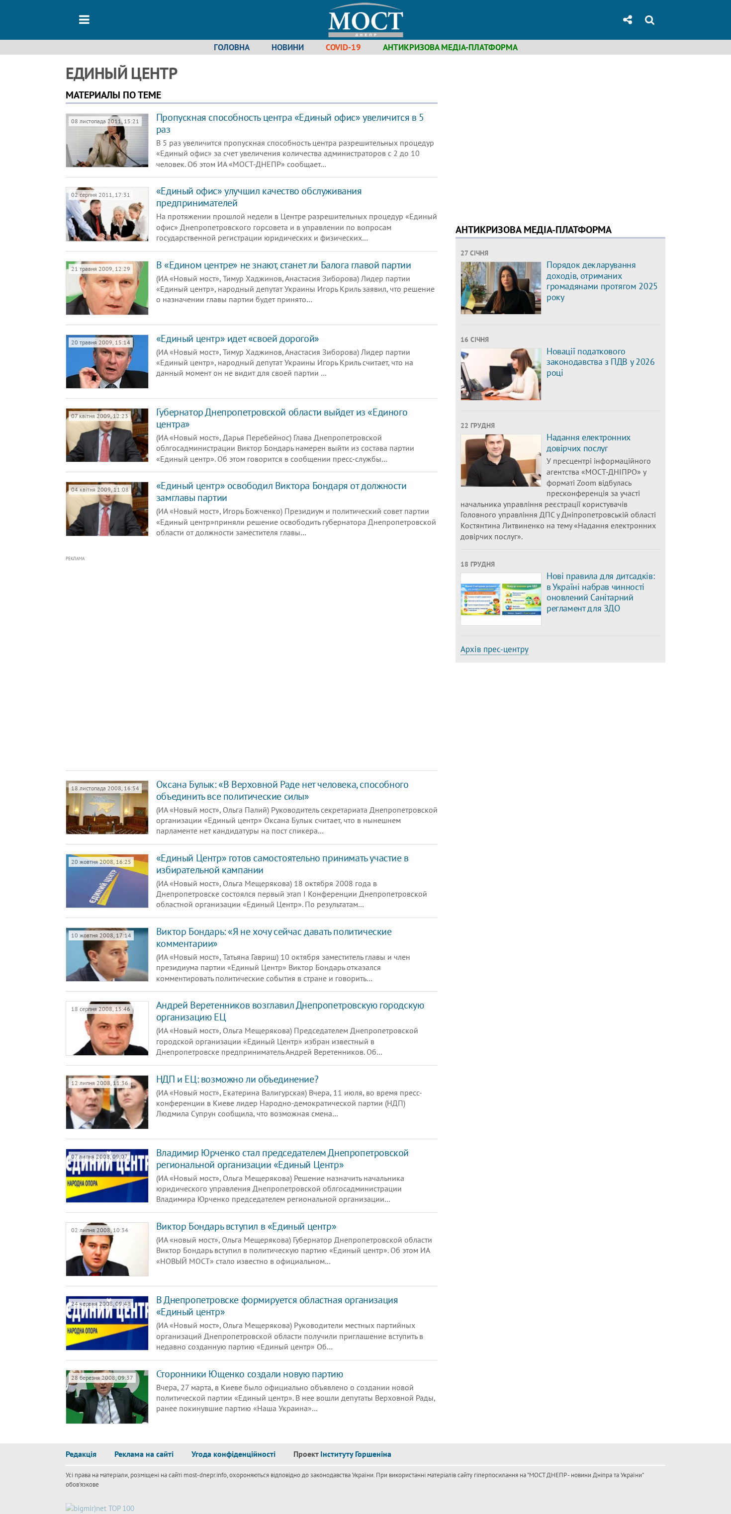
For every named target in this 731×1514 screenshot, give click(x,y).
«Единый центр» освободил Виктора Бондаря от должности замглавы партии (281, 491)
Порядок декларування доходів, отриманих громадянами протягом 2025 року (602, 281)
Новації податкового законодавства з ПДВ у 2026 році (601, 361)
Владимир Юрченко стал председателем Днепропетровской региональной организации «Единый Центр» (282, 1158)
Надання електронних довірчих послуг (589, 442)
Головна (232, 47)
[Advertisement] (210, 663)
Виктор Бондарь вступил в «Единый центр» (246, 1226)
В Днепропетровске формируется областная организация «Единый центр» (277, 1305)
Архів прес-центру (494, 649)
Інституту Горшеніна (355, 1454)
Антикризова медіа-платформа (450, 47)
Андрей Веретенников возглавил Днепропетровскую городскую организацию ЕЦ (290, 1011)
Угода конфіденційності (233, 1454)
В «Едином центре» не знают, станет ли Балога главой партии (283, 264)
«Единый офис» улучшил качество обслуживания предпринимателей (259, 196)
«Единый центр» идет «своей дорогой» (237, 338)
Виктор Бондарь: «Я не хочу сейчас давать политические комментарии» (274, 937)
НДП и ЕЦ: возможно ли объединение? (237, 1079)
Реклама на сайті (144, 1454)
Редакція (81, 1454)
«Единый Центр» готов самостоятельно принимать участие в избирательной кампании (282, 863)
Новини (288, 47)
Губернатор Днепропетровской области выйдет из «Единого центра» (281, 418)
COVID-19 (343, 47)
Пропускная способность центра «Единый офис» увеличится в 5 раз (290, 123)
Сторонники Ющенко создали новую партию (249, 1373)
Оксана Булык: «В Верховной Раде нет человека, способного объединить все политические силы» (282, 790)
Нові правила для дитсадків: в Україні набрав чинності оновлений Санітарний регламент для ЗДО (600, 592)
